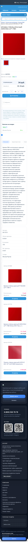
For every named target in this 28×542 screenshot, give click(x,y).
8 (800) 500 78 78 (22, 7)
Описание (6, 142)
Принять (14, 538)
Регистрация (23, 2)
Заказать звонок (14, 396)
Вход (17, 2)
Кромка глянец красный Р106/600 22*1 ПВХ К (14, 286)
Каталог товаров (6, 15)
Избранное (7, 102)
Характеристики (16, 142)
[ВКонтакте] (2, 135)
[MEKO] (11, 385)
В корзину (15, 95)
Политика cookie (5, 535)
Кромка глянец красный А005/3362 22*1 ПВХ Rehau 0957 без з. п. (15, 325)
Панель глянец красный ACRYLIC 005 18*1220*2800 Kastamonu (14, 363)
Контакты (14, 400)
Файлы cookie (7, 524)
